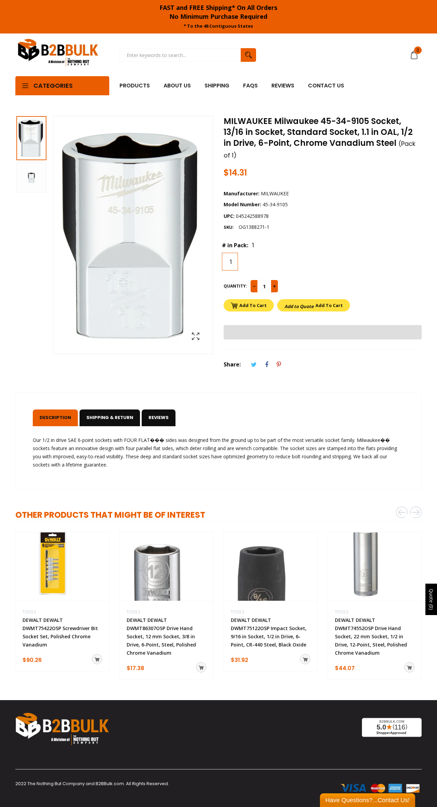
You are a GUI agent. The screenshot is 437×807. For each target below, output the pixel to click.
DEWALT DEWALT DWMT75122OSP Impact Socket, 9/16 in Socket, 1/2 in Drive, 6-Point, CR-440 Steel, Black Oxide (269, 632)
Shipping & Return (109, 417)
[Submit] (97, 659)
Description (55, 417)
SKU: (229, 227)
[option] (34, 139)
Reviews (159, 417)
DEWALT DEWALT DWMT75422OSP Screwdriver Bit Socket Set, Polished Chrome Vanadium (60, 632)
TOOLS (29, 612)
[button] (323, 332)
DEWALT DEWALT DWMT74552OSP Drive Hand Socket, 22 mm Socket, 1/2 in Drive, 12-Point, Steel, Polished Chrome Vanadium (371, 636)
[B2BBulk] (58, 55)
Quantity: (235, 286)
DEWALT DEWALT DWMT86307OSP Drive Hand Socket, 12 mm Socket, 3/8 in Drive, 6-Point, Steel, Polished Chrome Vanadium (161, 636)
